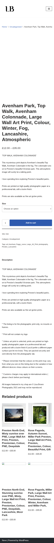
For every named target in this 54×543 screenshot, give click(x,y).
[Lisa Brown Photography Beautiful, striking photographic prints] (10, 9)
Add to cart (31, 223)
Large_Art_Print (32, 244)
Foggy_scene (21, 244)
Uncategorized (16, 27)
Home (4, 27)
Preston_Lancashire (9, 247)
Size (4, 203)
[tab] (7, 259)
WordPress (24, 540)
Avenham (12, 244)
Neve (4, 540)
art (7, 244)
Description (7, 260)
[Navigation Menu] (49, 9)
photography (43, 244)
